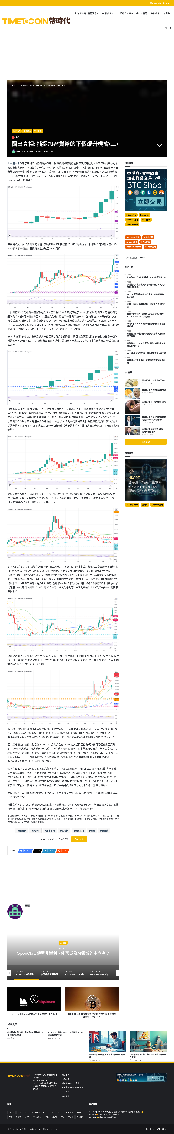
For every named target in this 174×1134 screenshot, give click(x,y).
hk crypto (146, 219)
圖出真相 (79, 830)
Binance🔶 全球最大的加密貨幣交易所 (104, 1114)
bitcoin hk (144, 215)
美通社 (70, 1117)
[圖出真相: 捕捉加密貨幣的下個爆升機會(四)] (132, 431)
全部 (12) (146, 442)
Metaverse (35, 1112)
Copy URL (79, 839)
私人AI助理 (145, 242)
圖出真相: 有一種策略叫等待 (154, 402)
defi (19, 1112)
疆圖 (18, 152)
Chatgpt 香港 (157, 505)
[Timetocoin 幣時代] (36, 21)
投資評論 (27, 131)
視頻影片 (109, 13)
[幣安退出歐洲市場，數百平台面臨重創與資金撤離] (148, 1041)
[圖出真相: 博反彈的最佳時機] (132, 393)
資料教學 (155, 13)
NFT (45, 1112)
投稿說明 (65, 1091)
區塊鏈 (65, 830)
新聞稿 (167, 13)
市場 (10, 1117)
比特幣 (105, 830)
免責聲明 (65, 1096)
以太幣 (36, 830)
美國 (62, 1117)
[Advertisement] (87, 56)
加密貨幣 (50, 830)
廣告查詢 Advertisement (160, 3)
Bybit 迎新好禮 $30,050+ (135, 258)
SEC (52, 1112)
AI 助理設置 (148, 237)
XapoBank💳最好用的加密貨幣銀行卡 (104, 1117)
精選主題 (81, 13)
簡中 (164, 1129)
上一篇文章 (13, 163)
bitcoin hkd (131, 215)
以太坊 (60, 1112)
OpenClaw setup (133, 247)
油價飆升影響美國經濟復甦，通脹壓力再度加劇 (63, 953)
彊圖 (93, 830)
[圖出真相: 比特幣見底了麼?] (132, 383)
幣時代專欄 (125, 13)
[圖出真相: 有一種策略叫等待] (132, 407)
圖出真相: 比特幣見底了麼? (153, 380)
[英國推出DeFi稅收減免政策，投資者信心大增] (107, 1041)
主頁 (15, 85)
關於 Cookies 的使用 (70, 1083)
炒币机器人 (37, 1117)
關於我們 (65, 1075)
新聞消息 (92, 13)
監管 (47, 1117)
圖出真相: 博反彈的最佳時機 (154, 390)
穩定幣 (54, 1117)
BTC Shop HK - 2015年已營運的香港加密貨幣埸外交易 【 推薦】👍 (116, 1112)
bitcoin (22, 830)
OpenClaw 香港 (132, 237)
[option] (63, 953)
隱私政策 (65, 1079)
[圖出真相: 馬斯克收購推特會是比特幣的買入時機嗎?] (132, 420)
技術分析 (30, 85)
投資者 (18, 1117)
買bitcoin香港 (132, 224)
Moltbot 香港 (150, 247)
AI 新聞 (143, 13)
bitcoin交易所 (132, 219)
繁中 (158, 1129)
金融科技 (80, 1117)
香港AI (145, 505)
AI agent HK (131, 242)
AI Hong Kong (132, 505)
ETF (26, 1112)
